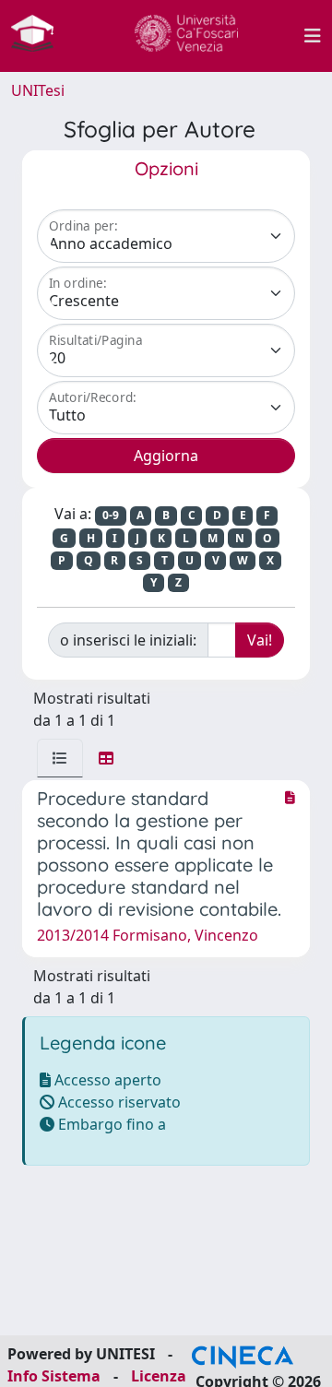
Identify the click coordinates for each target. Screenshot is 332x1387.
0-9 (110, 515)
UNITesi (38, 90)
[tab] (60, 758)
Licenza (158, 1376)
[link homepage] (39, 36)
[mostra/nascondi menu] (312, 36)
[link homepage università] (186, 36)
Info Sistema (54, 1376)
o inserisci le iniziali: (128, 640)
